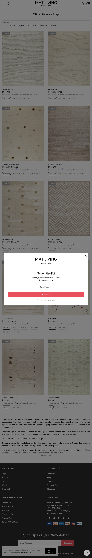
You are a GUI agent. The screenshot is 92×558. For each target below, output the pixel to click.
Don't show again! (47, 300)
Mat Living (46, 260)
